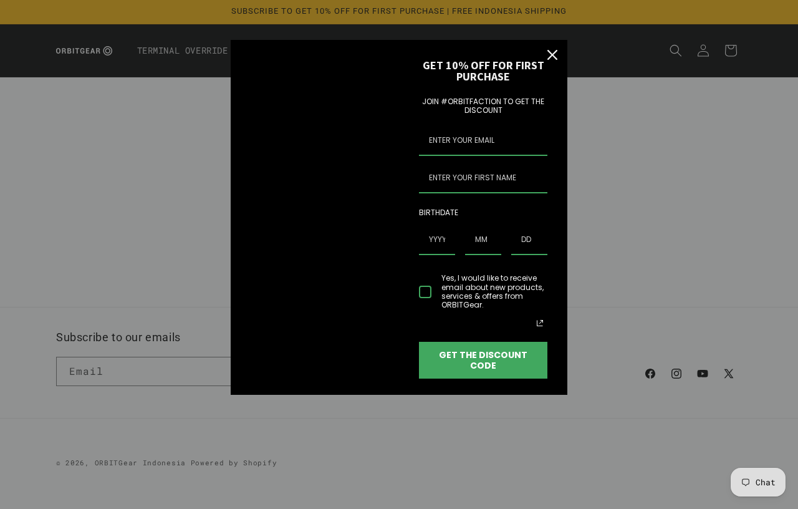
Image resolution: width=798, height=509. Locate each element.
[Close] (552, 55)
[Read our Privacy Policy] (539, 323)
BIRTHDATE (438, 212)
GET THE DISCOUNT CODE (483, 360)
